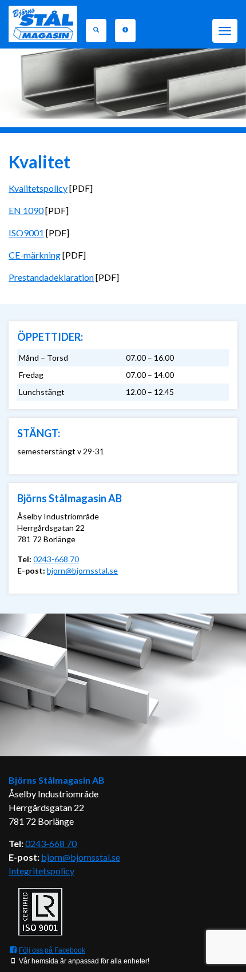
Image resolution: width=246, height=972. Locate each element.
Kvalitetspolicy (38, 188)
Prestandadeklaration (51, 277)
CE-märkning (35, 254)
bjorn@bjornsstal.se (82, 570)
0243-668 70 (56, 559)
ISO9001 (26, 232)
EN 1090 (26, 210)
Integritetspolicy (41, 870)
